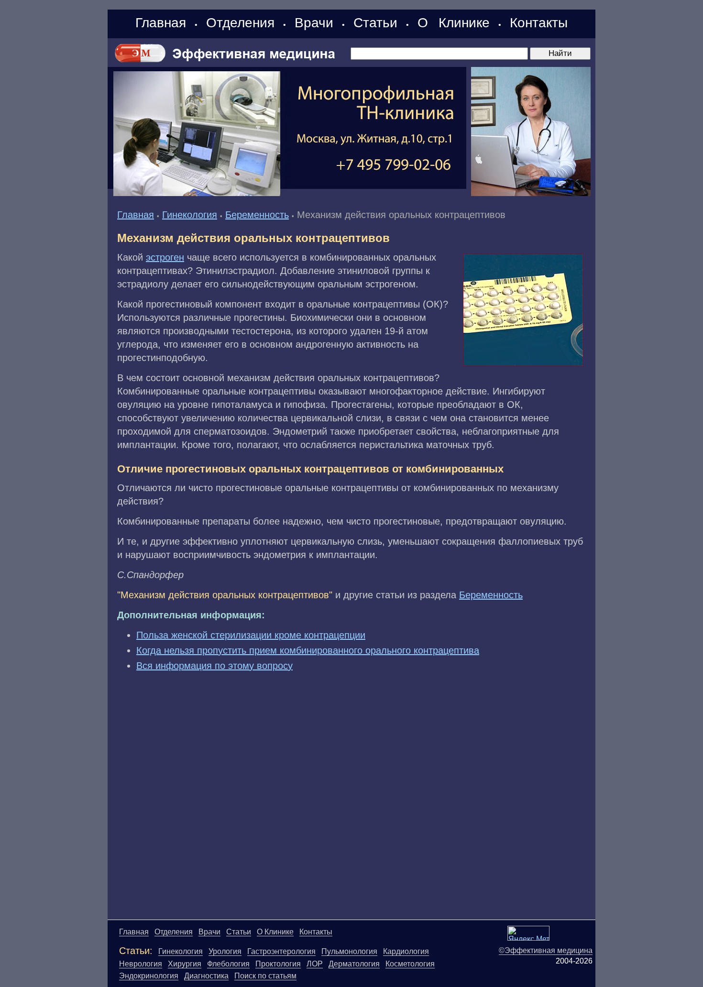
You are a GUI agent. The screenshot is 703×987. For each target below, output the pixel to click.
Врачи (314, 22)
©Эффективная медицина (546, 950)
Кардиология (406, 951)
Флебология (228, 964)
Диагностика (206, 976)
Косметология (410, 964)
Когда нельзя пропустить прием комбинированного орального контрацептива (307, 650)
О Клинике (453, 22)
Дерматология (354, 964)
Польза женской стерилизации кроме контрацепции (250, 635)
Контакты (539, 22)
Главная (160, 22)
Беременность (257, 214)
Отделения (240, 22)
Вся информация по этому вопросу (214, 665)
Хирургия (184, 964)
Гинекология (189, 214)
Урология (225, 951)
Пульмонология (349, 951)
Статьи (375, 22)
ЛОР (315, 964)
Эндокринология (148, 976)
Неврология (140, 964)
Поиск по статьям (265, 976)
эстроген (165, 257)
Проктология (278, 964)
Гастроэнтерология (281, 951)
